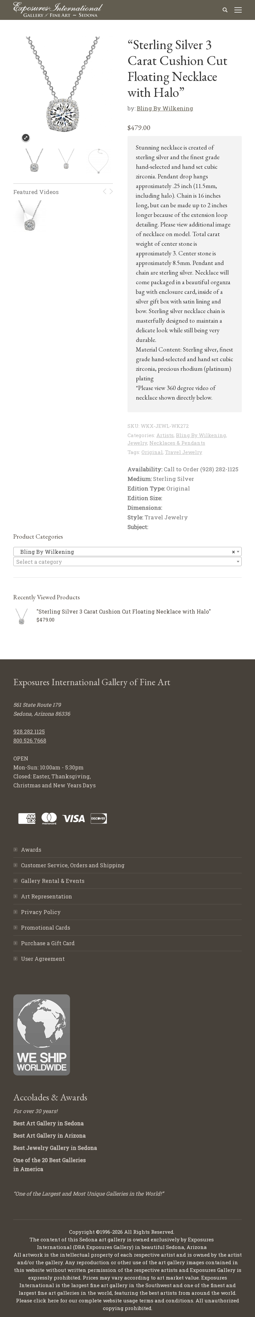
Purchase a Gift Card (48, 943)
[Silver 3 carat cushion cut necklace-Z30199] (28, 216)
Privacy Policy (41, 911)
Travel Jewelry (183, 452)
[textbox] (127, 561)
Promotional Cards (45, 927)
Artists (165, 435)
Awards (31, 849)
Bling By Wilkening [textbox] (125, 551)
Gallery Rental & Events (52, 880)
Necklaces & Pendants (177, 442)
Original (152, 452)
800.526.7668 (29, 740)
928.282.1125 (29, 731)
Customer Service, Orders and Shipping (73, 865)
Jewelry (137, 442)
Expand (26, 138)
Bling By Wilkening (165, 108)
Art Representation (46, 896)
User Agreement (43, 958)
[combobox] (127, 551)
